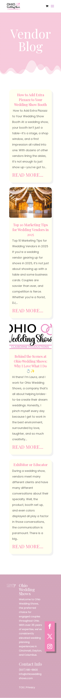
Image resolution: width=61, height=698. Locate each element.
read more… (27, 175)
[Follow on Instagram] (50, 646)
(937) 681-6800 (28, 670)
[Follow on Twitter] (50, 636)
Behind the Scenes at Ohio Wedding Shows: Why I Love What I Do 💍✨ (30, 363)
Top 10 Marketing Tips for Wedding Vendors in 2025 (31, 229)
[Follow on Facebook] (50, 626)
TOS (21, 687)
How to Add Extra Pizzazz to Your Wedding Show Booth (30, 99)
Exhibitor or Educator (30, 464)
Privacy (30, 687)
